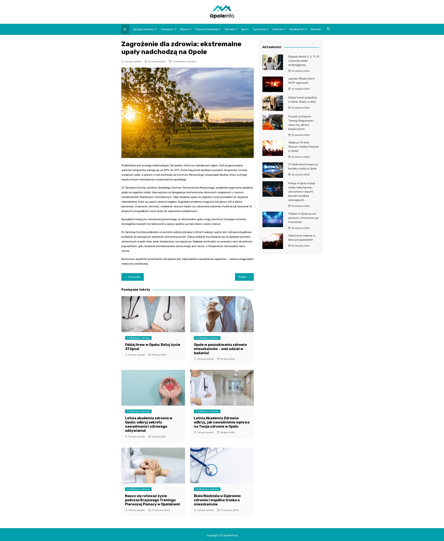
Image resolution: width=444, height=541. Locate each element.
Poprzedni (134, 277)
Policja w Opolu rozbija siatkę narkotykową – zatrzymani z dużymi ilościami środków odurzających (301, 192)
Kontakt (316, 29)
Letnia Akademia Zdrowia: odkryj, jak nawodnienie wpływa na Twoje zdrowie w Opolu (221, 422)
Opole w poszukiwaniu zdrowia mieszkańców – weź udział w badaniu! (220, 349)
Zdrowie (229, 29)
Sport (245, 29)
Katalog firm (297, 29)
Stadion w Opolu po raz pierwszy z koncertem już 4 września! (303, 218)
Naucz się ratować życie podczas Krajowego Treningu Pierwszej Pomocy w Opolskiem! (152, 500)
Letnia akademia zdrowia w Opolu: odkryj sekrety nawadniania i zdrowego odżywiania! (148, 424)
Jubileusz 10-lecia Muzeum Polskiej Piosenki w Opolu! (303, 146)
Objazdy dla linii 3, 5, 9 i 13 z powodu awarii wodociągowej (303, 60)
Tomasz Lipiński (133, 61)
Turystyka (259, 29)
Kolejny (242, 277)
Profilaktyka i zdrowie (184, 61)
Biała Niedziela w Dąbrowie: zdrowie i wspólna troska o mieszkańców (217, 500)
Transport (167, 29)
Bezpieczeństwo (143, 29)
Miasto (184, 29)
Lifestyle (277, 29)
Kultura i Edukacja (206, 29)
